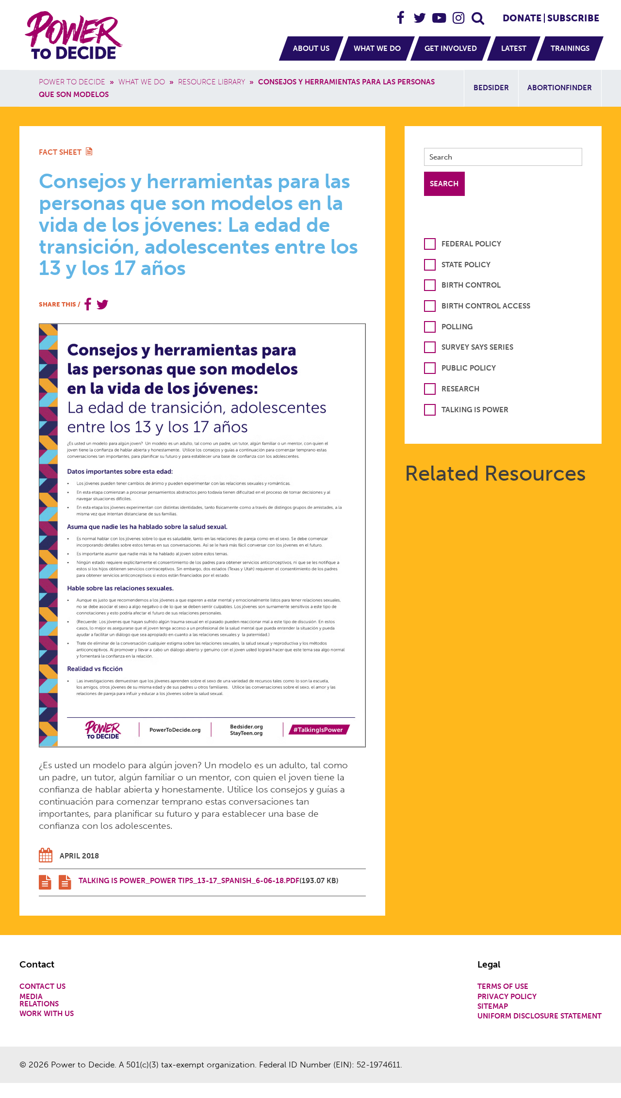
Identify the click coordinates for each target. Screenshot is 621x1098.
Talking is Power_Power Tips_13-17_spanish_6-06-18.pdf (189, 880)
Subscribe (573, 18)
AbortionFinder (559, 87)
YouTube (439, 13)
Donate (522, 18)
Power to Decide (72, 82)
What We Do (377, 48)
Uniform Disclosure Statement (539, 1016)
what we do (141, 82)
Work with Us (46, 1013)
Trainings (570, 48)
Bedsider (491, 87)
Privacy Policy (507, 997)
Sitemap (492, 1006)
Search (478, 13)
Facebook (400, 13)
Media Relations (39, 1000)
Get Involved (451, 48)
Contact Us (42, 986)
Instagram (459, 13)
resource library (211, 82)
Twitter (420, 13)
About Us (311, 48)
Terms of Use (502, 986)
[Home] (75, 35)
